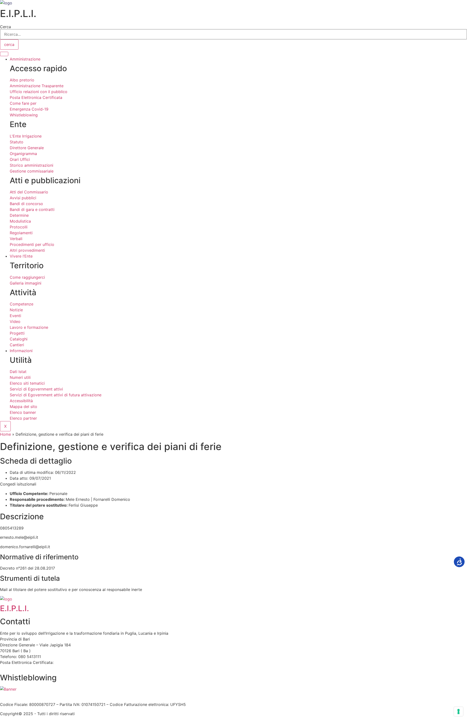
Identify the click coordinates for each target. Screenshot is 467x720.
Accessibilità (42, 695)
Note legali (68, 695)
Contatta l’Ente (13, 695)
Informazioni (21, 350)
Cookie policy (111, 695)
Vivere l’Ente (21, 256)
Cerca (5, 27)
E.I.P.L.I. (14, 608)
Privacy (87, 695)
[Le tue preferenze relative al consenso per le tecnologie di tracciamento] (458, 711)
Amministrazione (25, 59)
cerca (9, 44)
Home (5, 434)
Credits (134, 695)
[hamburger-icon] (4, 54)
